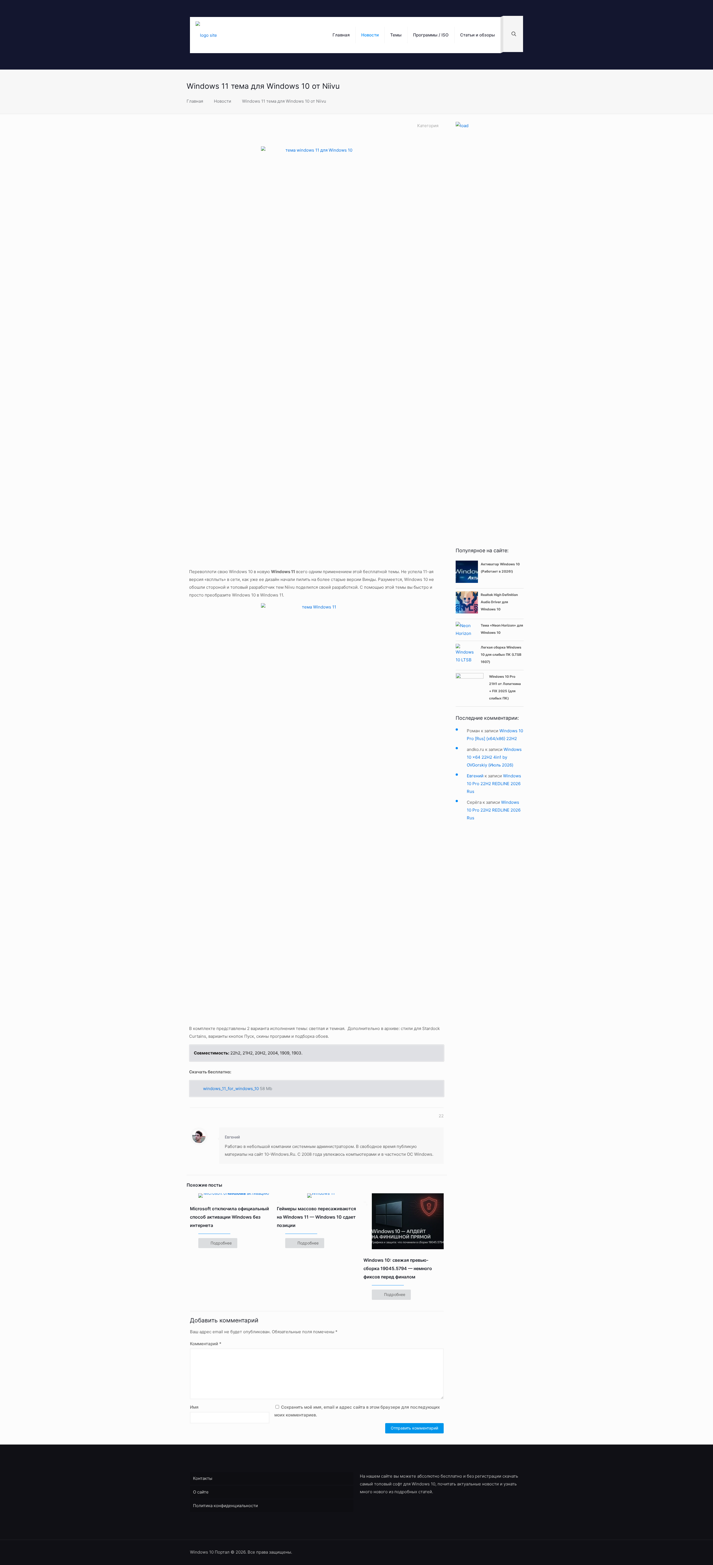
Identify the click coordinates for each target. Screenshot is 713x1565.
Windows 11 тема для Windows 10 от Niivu (284, 101)
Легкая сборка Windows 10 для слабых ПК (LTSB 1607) (501, 654)
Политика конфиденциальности (225, 1505)
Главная (195, 101)
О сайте (201, 1492)
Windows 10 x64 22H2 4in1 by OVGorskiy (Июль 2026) (494, 757)
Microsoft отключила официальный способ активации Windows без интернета (229, 1217)
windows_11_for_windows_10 (231, 1088)
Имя (194, 1407)
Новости (222, 101)
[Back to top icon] (521, 1550)
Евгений (232, 1137)
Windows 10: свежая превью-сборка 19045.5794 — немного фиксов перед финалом (397, 1268)
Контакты (202, 1478)
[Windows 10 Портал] (206, 35)
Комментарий (205, 1343)
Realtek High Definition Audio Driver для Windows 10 (499, 602)
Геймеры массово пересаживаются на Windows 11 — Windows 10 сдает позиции (316, 1217)
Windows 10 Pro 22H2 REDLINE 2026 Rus (494, 783)
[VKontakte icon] (509, 1552)
